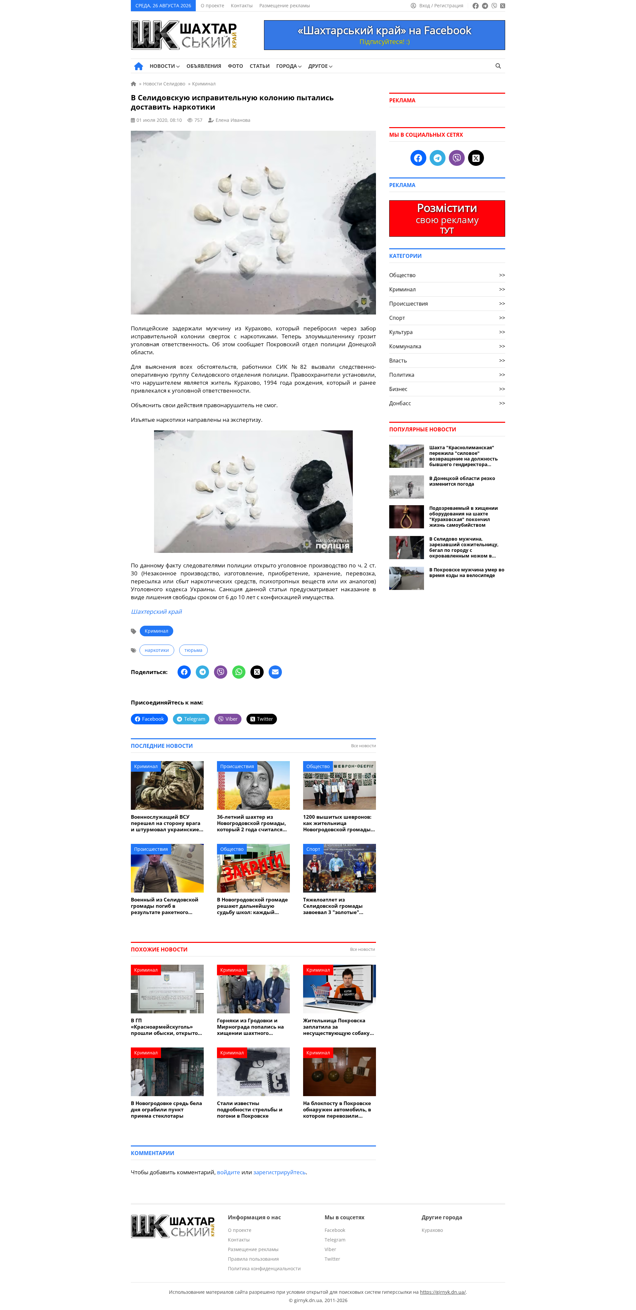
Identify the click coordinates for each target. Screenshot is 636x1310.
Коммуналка (447, 346)
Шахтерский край (156, 611)
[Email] (275, 672)
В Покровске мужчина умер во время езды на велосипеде (466, 572)
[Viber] (220, 672)
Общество (318, 766)
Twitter (332, 1259)
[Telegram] (202, 672)
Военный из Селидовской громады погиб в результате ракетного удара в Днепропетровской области (166, 906)
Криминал (156, 631)
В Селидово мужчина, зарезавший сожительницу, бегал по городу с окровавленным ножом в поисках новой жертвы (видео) (464, 547)
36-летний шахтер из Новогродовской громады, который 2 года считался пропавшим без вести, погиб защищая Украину (251, 823)
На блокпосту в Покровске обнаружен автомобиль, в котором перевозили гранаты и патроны (337, 1109)
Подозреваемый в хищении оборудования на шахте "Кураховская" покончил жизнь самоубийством (463, 516)
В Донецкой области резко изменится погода (462, 481)
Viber (330, 1249)
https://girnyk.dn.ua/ (443, 1292)
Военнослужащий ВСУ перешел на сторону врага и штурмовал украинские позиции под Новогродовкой (165, 823)
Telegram (335, 1240)
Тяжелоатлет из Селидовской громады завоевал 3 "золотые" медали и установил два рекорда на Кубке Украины (338, 906)
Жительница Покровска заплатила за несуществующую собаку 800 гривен (336, 1026)
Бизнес (447, 389)
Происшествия (237, 766)
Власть (447, 360)
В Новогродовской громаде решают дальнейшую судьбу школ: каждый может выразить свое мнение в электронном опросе (252, 906)
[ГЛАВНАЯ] (138, 66)
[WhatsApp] (238, 672)
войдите (228, 1172)
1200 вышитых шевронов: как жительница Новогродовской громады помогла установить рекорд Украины (337, 823)
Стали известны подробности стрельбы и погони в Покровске (250, 1109)
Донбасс (447, 403)
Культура (447, 332)
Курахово (432, 1230)
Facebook (335, 1230)
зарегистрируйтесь (279, 1172)
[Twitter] (257, 672)
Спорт (313, 849)
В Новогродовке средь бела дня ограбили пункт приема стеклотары (166, 1109)
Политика (447, 374)
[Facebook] (184, 672)
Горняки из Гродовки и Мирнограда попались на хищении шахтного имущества (250, 1026)
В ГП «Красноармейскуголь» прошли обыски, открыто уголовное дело (164, 1026)
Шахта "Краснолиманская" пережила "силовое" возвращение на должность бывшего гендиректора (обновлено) (463, 456)
